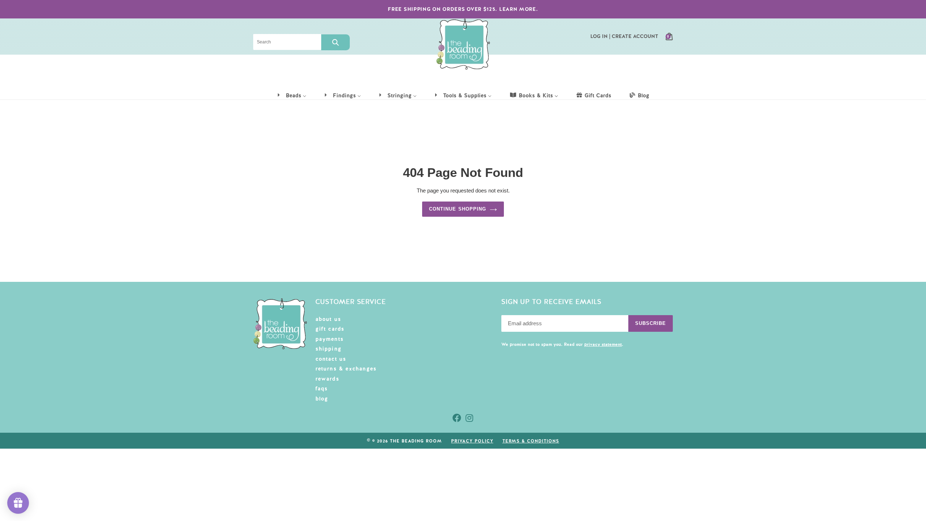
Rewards (327, 378)
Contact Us (331, 359)
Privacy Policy (472, 441)
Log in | (600, 36)
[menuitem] (291, 95)
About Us (328, 319)
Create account (635, 36)
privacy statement (603, 344)
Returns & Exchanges (346, 368)
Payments (329, 339)
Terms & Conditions (530, 441)
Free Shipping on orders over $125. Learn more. (463, 9)
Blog (321, 398)
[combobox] (287, 42)
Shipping (328, 348)
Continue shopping (457, 209)
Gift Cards (330, 328)
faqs (321, 388)
